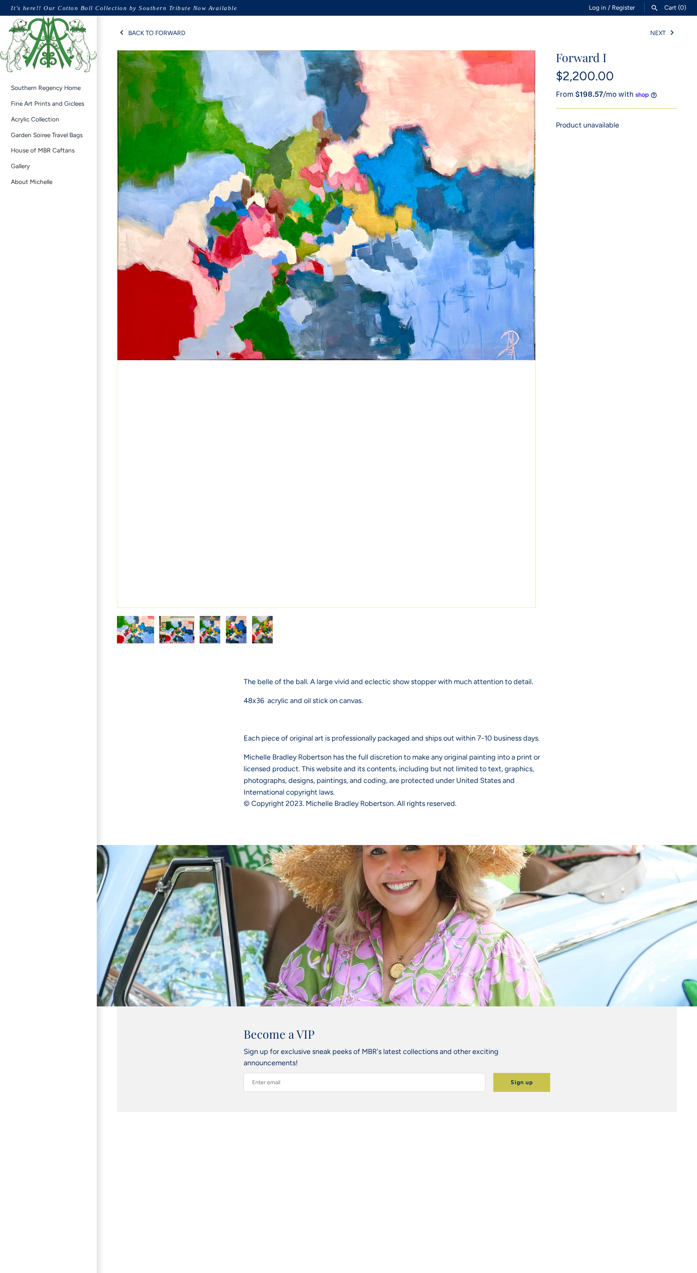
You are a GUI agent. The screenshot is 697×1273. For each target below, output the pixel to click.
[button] (518, 329)
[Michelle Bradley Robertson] (48, 44)
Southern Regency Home (46, 88)
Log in (597, 7)
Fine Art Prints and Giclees (47, 103)
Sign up (522, 1082)
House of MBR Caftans (43, 150)
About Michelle (31, 182)
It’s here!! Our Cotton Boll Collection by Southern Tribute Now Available (124, 7)
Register (623, 7)
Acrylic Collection (35, 119)
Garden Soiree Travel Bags (47, 135)
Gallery (20, 166)
